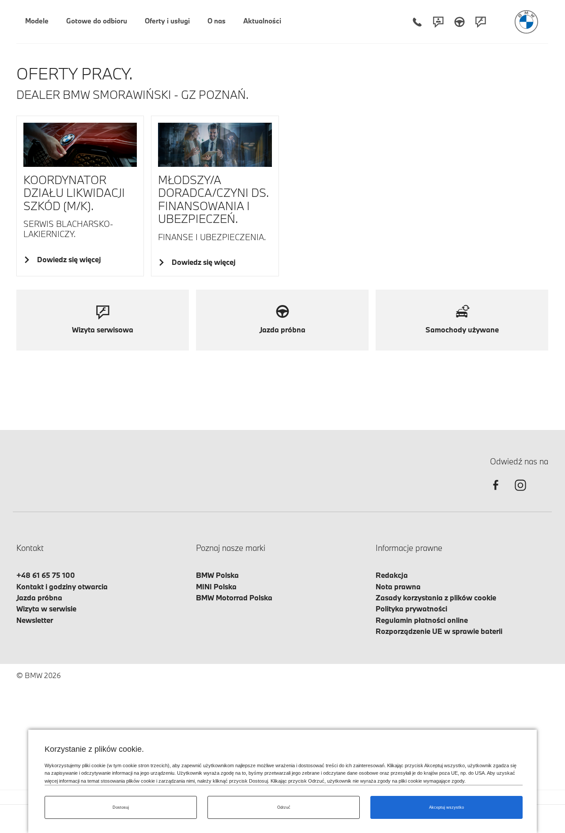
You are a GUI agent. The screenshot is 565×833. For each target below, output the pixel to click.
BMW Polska (217, 575)
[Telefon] (417, 22)
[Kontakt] (438, 22)
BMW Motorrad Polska (234, 597)
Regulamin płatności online (422, 620)
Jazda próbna (39, 597)
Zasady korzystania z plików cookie (436, 597)
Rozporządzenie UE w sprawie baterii (439, 631)
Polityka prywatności (411, 608)
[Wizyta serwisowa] (480, 22)
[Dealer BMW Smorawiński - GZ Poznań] (526, 22)
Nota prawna (398, 586)
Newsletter (34, 620)
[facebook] (495, 493)
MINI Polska (216, 586)
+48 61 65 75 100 (45, 575)
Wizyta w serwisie (46, 608)
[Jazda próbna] (459, 22)
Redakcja (392, 575)
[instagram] (520, 493)
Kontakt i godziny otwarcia (62, 586)
